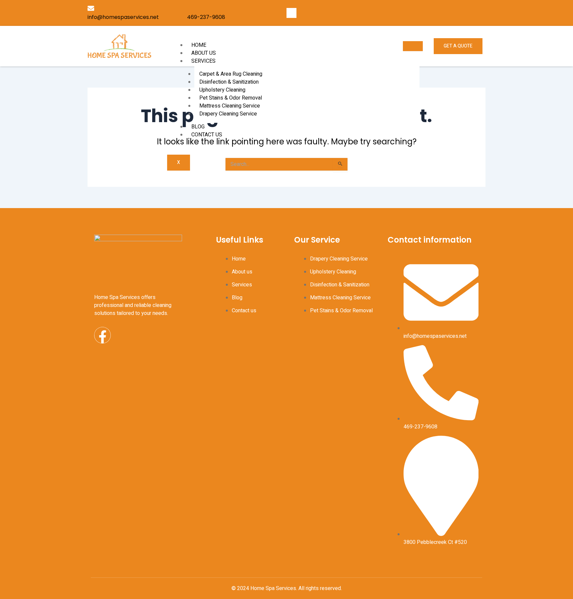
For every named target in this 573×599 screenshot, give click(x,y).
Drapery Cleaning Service (228, 114)
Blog (198, 127)
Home (198, 45)
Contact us (206, 135)
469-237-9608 (206, 17)
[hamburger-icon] (413, 46)
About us (203, 53)
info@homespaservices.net (123, 17)
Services (203, 61)
